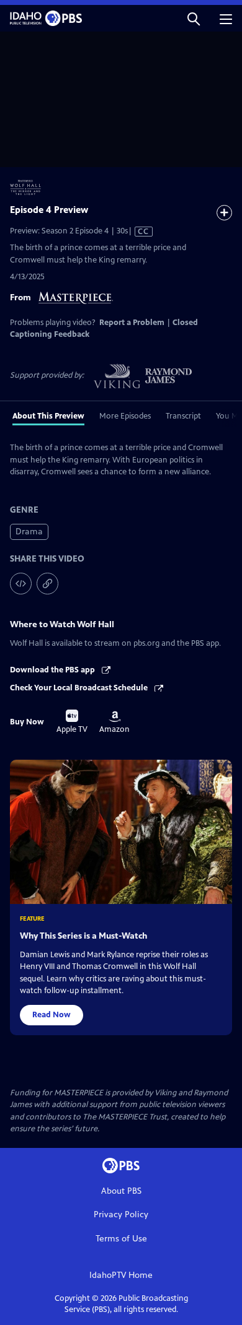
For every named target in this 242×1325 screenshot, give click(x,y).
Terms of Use (121, 1238)
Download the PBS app (53, 670)
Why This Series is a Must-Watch (83, 936)
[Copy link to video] (47, 583)
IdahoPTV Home (121, 1275)
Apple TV (71, 722)
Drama (29, 531)
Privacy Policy (121, 1214)
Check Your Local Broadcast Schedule (80, 688)
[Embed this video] (21, 583)
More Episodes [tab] (125, 416)
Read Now (51, 1015)
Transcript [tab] (183, 416)
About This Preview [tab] (48, 416)
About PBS (121, 1191)
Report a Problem (131, 323)
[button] (193, 18)
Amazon (114, 722)
